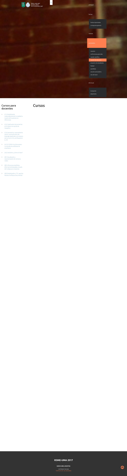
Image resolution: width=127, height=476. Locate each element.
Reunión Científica (94, 57)
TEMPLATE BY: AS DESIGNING (63, 470)
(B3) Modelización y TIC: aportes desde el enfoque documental (13, 174)
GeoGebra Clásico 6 (90, 267)
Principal (91, 5)
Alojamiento (93, 94)
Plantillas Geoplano (40, 240)
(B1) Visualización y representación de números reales (12, 158)
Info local (91, 83)
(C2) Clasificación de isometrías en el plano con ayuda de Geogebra (13, 126)
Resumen (92, 51)
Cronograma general (95, 25)
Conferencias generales (96, 54)
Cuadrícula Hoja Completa (41, 242)
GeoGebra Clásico (90, 178)
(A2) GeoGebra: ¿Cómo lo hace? (13, 152)
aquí (44, 410)
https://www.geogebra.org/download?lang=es (56, 406)
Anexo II (93, 445)
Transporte (93, 91)
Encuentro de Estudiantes (97, 63)
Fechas (90, 14)
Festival (92, 66)
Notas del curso (37, 174)
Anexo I (88, 445)
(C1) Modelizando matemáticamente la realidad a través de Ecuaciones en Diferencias (13, 117)
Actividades (92, 43)
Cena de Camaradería (95, 71)
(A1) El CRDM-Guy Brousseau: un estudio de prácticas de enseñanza (13, 146)
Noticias (91, 33)
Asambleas (93, 69)
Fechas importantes (95, 22)
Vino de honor (94, 74)
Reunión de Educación (95, 60)
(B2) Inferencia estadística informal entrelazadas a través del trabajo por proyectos (13, 167)
